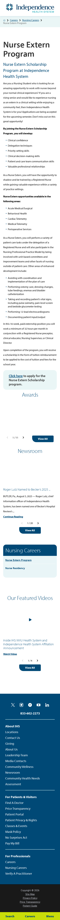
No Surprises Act (16, 837)
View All (43, 438)
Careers (14, 20)
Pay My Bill (12, 843)
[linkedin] (47, 705)
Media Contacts (15, 761)
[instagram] (21, 705)
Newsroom (12, 772)
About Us (11, 749)
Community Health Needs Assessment (22, 781)
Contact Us (12, 738)
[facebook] (30, 705)
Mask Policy (13, 832)
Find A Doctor (14, 803)
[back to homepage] (4, 20)
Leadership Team (16, 755)
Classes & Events (16, 826)
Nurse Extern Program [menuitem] (18, 560)
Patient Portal (14, 814)
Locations (11, 732)
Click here (16, 376)
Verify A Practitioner (18, 873)
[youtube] (38, 705)
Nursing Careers (30, 20)
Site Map (30, 894)
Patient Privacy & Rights (21, 820)
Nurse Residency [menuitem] (15, 568)
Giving (9, 743)
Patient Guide (30, 905)
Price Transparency (17, 808)
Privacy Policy (30, 898)
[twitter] (13, 705)
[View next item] (23, 437)
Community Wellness (19, 767)
